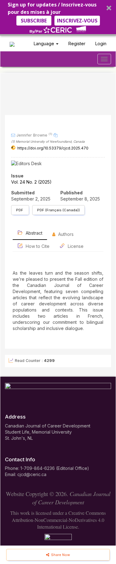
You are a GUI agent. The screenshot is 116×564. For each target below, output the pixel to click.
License (75, 246)
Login (100, 43)
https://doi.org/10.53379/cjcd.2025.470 (52, 148)
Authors (65, 234)
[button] (58, 18)
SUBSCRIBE (34, 20)
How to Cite (36, 246)
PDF (20, 210)
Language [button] (44, 43)
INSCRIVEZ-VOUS (77, 20)
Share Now (60, 555)
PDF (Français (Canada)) (58, 210)
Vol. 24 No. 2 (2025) (31, 182)
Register (76, 43)
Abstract (33, 233)
